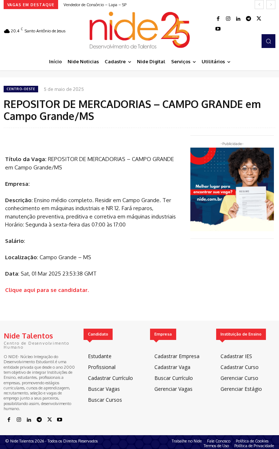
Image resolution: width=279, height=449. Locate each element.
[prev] (259, 4)
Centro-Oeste (21, 89)
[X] (259, 19)
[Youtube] (218, 29)
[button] (268, 41)
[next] (270, 4)
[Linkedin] (238, 19)
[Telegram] (248, 19)
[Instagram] (228, 19)
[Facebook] (218, 19)
